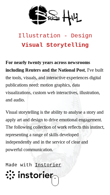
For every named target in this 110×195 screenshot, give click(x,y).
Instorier (48, 165)
